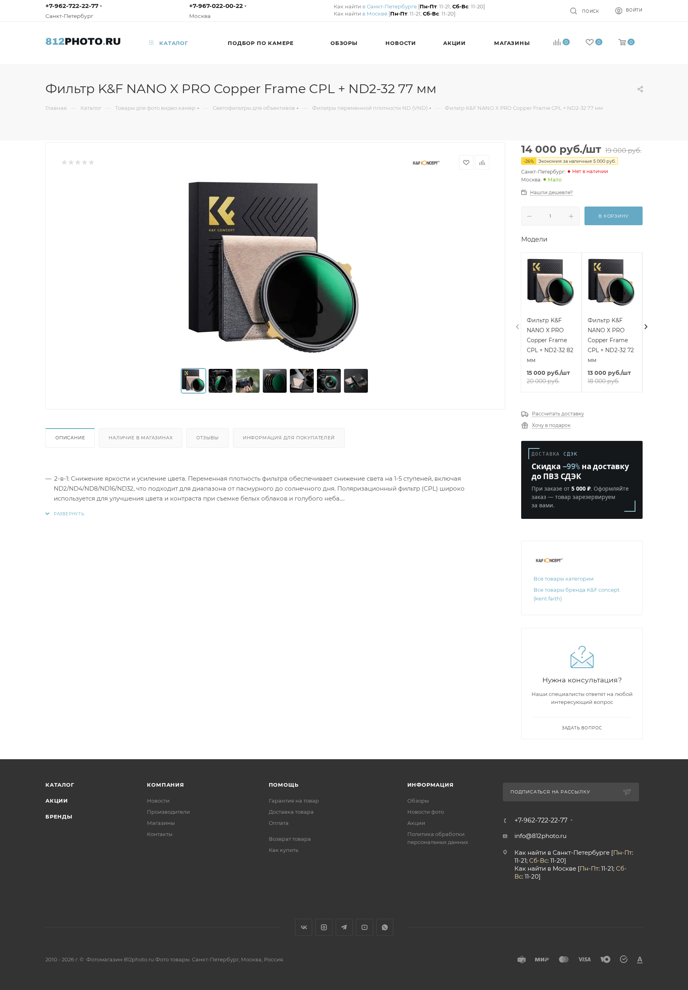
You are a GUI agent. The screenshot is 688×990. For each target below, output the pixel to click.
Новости (158, 800)
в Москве (374, 13)
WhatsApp (384, 927)
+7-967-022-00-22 (216, 6)
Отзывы (207, 437)
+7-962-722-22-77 (71, 6)
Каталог (59, 784)
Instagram (323, 927)
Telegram (344, 927)
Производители (168, 812)
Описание (70, 437)
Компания (165, 784)
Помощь (284, 784)
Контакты (159, 834)
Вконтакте (303, 927)
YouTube (364, 927)
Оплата (279, 823)
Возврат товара (290, 839)
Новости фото (425, 812)
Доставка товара (291, 812)
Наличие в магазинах (140, 437)
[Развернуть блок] (64, 513)
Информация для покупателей (289, 437)
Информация (430, 784)
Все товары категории (564, 578)
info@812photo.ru (540, 836)
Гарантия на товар (294, 800)
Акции (56, 800)
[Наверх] (649, 728)
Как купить (283, 850)
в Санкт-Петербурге (389, 6)
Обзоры (418, 800)
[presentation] (517, 327)
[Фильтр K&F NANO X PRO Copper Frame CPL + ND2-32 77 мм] (275, 269)
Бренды (58, 816)
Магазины (161, 823)
